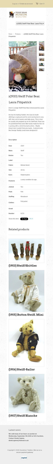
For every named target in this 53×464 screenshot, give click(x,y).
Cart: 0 (41, 4)
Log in (14, 4)
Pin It (31, 219)
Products (18, 34)
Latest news (15, 430)
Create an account (26, 4)
